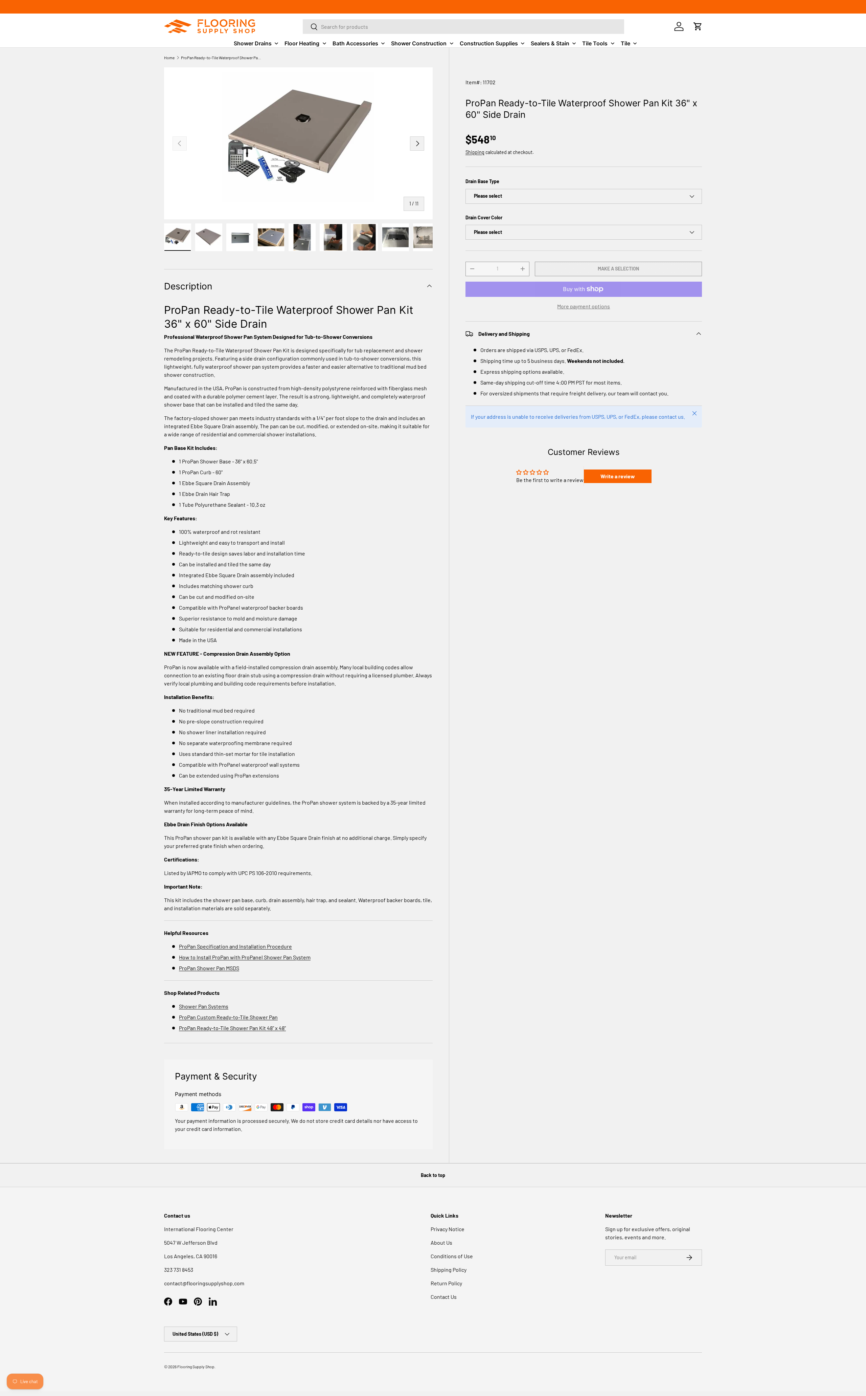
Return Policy (446, 1283)
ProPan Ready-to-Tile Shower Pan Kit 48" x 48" (232, 1028)
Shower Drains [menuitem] (253, 43)
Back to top (433, 1175)
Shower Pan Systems (203, 1006)
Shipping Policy (448, 1269)
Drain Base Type (482, 181)
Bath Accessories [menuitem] (355, 43)
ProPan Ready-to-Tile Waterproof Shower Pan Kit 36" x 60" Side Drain (221, 57)
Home (169, 57)
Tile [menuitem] (625, 43)
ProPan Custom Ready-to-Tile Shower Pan (228, 1017)
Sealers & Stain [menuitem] (550, 43)
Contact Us (444, 1296)
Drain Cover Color (483, 217)
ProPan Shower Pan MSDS (209, 968)
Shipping (474, 152)
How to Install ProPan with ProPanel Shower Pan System (245, 957)
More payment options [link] (583, 306)
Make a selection (618, 268)
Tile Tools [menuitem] (595, 43)
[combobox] (463, 26)
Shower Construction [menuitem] (419, 43)
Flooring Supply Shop (195, 1366)
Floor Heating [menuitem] (301, 43)
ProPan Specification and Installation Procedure (235, 946)
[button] (697, 26)
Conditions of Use (452, 1256)
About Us (441, 1242)
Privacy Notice (447, 1229)
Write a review (617, 476)
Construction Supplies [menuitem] (489, 43)
